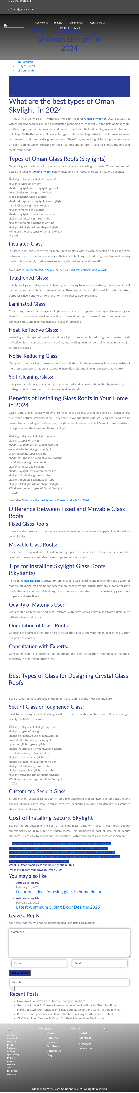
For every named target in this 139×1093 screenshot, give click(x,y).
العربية (77, 28)
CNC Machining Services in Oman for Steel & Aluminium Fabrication (60, 1018)
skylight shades (48, 852)
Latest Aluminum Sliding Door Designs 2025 (58, 907)
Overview (40, 23)
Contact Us (96, 23)
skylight (76, 848)
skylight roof (31, 852)
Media (63, 28)
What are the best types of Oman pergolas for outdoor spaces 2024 (65, 269)
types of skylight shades (34, 856)
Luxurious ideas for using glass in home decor (59, 892)
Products (57, 23)
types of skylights (60, 856)
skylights (81, 852)
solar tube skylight (99, 852)
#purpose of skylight (52, 843)
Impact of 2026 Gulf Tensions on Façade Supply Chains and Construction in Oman (69, 1009)
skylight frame (89, 848)
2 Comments (26, 70)
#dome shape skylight (25, 843)
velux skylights (60, 861)
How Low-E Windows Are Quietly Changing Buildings (51, 1001)
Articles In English (27, 882)
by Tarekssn (25, 61)
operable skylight (60, 848)
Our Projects (76, 23)
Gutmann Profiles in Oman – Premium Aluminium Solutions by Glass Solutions (66, 1005)
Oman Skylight (93, 118)
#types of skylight (76, 843)
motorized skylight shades (32, 848)
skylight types (66, 852)
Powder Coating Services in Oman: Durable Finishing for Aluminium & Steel (65, 1014)
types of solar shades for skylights (92, 856)
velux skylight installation (35, 861)
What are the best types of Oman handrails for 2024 (55, 500)
